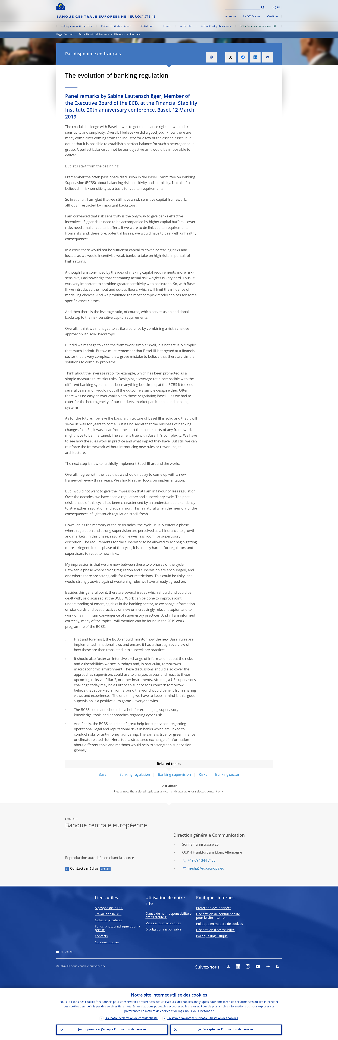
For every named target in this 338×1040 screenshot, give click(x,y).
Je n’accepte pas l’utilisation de (225, 1029)
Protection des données (213, 908)
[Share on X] (230, 57)
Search (263, 7)
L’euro (167, 26)
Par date (135, 34)
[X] (228, 966)
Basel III (105, 775)
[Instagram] (248, 966)
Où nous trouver (107, 942)
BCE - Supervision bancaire (256, 26)
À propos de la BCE (109, 908)
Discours (119, 34)
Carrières (272, 16)
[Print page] (211, 57)
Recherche (186, 26)
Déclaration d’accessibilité (215, 930)
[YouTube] (258, 966)
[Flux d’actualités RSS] (277, 966)
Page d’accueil (64, 34)
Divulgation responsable (163, 929)
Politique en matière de (219, 924)
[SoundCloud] (267, 966)
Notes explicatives (108, 920)
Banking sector (227, 775)
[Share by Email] (267, 57)
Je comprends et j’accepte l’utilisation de (112, 1029)
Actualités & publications (216, 26)
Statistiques (147, 26)
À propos (230, 16)
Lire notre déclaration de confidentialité (131, 1018)
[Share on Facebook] (243, 57)
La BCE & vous (251, 16)
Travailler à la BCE (108, 914)
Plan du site (66, 952)
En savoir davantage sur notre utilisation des (202, 1018)
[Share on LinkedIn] (255, 57)
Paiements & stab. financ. (116, 26)
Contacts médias (84, 869)
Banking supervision (174, 775)
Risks (203, 775)
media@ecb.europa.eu (206, 868)
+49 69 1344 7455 (201, 861)
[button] (269, 7)
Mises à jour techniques (163, 923)
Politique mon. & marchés (76, 26)
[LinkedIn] (238, 966)
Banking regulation (134, 775)
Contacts (101, 936)
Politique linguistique (212, 936)
